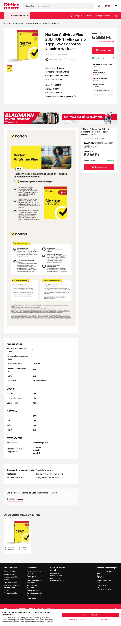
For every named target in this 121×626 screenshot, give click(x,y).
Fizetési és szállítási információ (34, 582)
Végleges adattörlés (11, 577)
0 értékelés (100, 138)
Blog (115, 16)
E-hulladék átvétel (10, 583)
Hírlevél (6, 590)
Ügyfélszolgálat (76, 16)
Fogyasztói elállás (10, 593)
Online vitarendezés (34, 596)
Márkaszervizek (33, 590)
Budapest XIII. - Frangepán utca (56, 575)
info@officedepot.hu (105, 578)
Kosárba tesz (105, 50)
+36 (105, 571)
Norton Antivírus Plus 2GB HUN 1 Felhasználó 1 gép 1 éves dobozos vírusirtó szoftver (15, 551)
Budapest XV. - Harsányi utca (55, 579)
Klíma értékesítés (10, 574)
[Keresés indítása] (90, 6)
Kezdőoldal (5, 24)
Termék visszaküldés (35, 593)
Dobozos (46, 23)
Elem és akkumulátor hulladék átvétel (11, 586)
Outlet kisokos (32, 599)
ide (53, 622)
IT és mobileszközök (16, 23)
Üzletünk (89, 16)
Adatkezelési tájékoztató (32, 577)
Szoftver (29, 23)
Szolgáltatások (102, 16)
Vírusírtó (38, 23)
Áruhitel (6, 580)
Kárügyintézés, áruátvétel (32, 586)
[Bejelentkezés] (99, 5)
